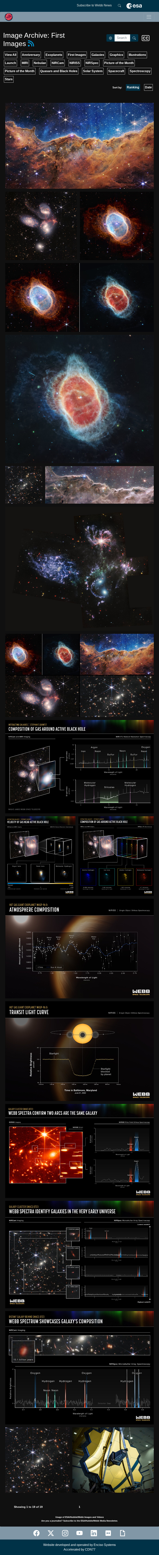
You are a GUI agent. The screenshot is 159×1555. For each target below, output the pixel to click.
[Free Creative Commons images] (145, 37)
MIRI (25, 63)
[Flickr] (108, 1533)
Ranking (133, 87)
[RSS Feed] (31, 44)
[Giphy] (122, 1533)
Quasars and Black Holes (58, 71)
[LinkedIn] (93, 1533)
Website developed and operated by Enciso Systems (79, 1544)
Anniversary (31, 54)
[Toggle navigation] (148, 17)
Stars (9, 79)
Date (148, 87)
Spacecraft (116, 71)
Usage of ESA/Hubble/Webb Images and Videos (79, 1517)
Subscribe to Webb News (94, 5)
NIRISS (74, 63)
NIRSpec (92, 63)
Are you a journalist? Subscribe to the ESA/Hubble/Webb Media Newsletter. (79, 1521)
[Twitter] (50, 1533)
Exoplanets (54, 54)
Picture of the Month (119, 63)
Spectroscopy (140, 71)
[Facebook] (36, 1533)
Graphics (116, 54)
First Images (77, 54)
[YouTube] (79, 1533)
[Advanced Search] (110, 38)
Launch (10, 63)
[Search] (119, 5)
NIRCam (58, 63)
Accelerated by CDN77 (79, 1549)
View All (10, 54)
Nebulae (40, 63)
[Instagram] (65, 1533)
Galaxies (98, 54)
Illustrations (137, 54)
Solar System (93, 71)
